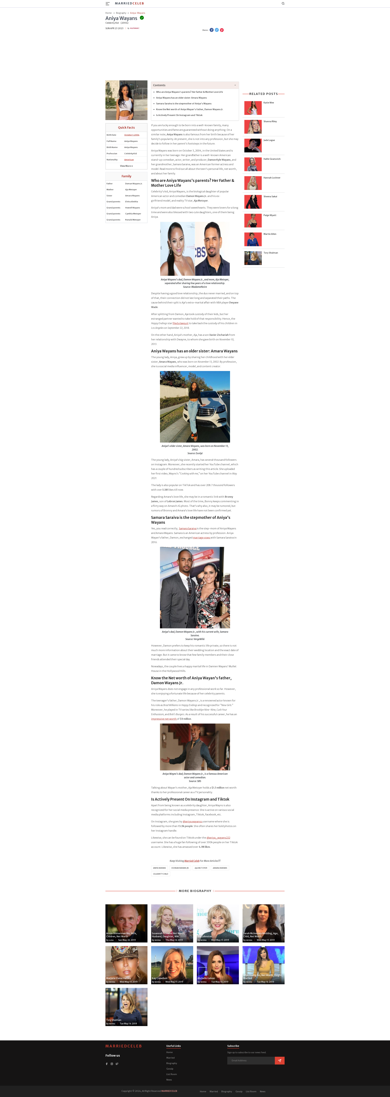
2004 (136, 135)
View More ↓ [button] (126, 166)
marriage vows (202, 537)
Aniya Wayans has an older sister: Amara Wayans (181, 97)
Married (129, 3)
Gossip (169, 1068)
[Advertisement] (195, 56)
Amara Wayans (220, 868)
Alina (111, 940)
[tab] (195, 85)
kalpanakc (134, 28)
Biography (171, 1063)
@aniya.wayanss (192, 821)
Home (169, 1052)
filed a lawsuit (180, 323)
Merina (158, 940)
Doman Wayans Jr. (180, 868)
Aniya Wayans (159, 868)
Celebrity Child (160, 874)
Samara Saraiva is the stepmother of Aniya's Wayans (183, 103)
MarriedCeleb (123, 1046)
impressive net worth (164, 718)
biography (121, 13)
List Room (171, 1074)
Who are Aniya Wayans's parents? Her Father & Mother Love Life (189, 92)
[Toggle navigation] (108, 4)
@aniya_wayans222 (218, 837)
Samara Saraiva (188, 528)
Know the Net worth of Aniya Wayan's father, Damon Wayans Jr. (189, 109)
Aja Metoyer (201, 868)
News (169, 1079)
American (129, 159)
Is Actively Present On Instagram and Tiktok (179, 115)
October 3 (128, 135)
